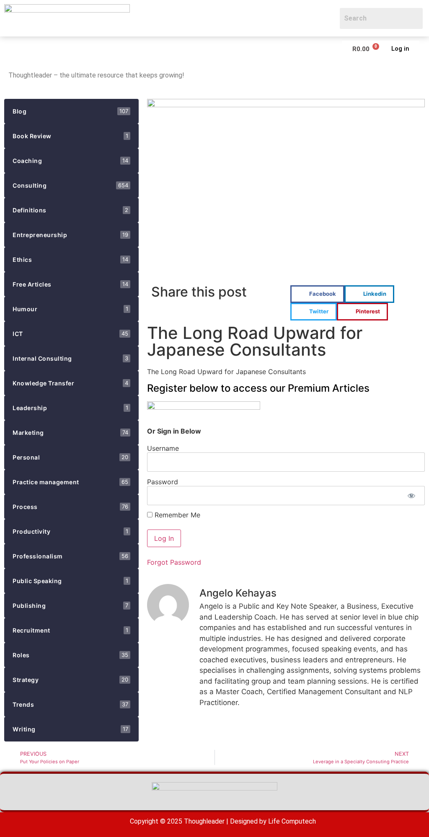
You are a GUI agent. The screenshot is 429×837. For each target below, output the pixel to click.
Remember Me (176, 515)
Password (162, 481)
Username (163, 448)
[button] (11, 49)
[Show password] (411, 495)
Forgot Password (174, 562)
